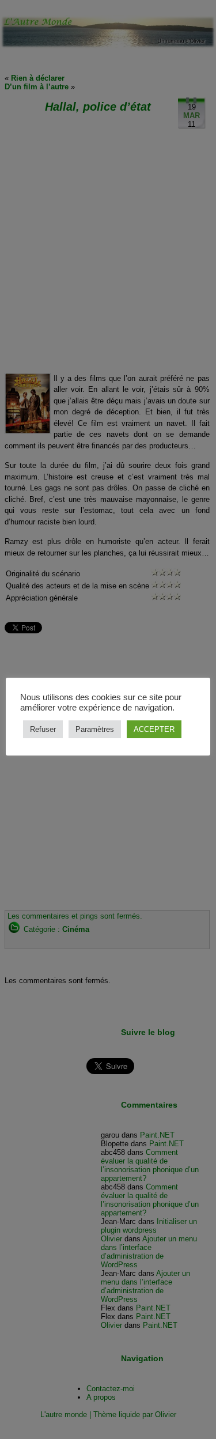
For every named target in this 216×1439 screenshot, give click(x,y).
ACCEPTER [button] (154, 729)
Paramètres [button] (94, 729)
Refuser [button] (43, 729)
